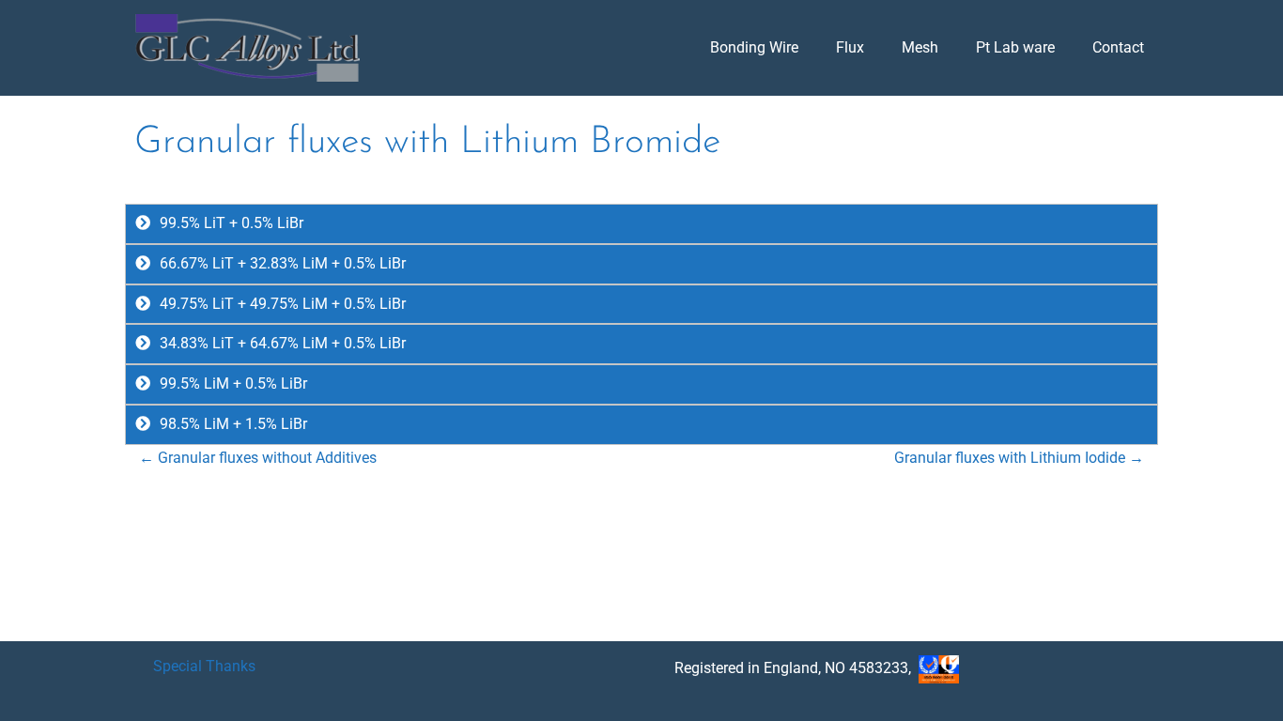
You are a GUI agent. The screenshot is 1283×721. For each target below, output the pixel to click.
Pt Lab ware (1015, 47)
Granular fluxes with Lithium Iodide (1019, 458)
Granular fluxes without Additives (258, 458)
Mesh (920, 47)
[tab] (641, 224)
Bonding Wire (754, 47)
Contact (1118, 47)
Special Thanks (204, 666)
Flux (850, 47)
